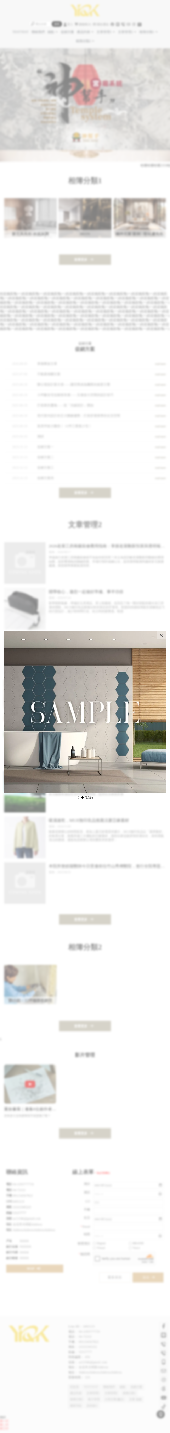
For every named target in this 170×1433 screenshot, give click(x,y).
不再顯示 (87, 797)
